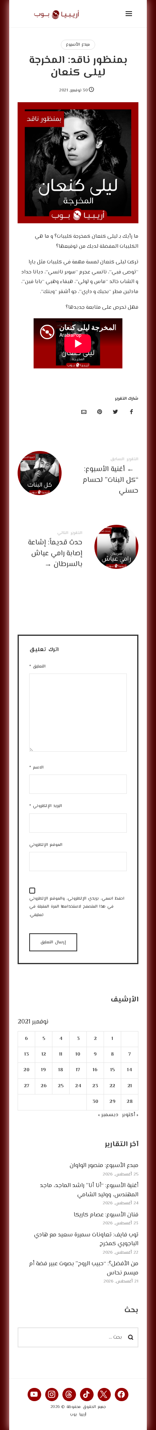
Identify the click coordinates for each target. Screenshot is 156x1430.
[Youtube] (34, 1395)
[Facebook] (121, 1395)
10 (78, 1054)
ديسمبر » (108, 1115)
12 (44, 1054)
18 (60, 1070)
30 (95, 1102)
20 (27, 1070)
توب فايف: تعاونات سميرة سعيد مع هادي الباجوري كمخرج (86, 1239)
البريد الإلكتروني (45, 806)
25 (61, 1086)
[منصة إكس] (115, 412)
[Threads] (69, 1395)
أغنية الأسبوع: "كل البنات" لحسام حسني (78, 477)
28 (130, 1102)
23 (95, 1086)
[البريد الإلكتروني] (84, 412)
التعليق (37, 666)
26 (44, 1086)
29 (113, 1102)
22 (112, 1086)
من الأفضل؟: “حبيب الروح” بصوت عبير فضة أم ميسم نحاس (83, 1268)
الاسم (36, 767)
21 (130, 1086)
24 (78, 1086)
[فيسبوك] (131, 412)
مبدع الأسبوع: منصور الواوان (104, 1165)
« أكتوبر (130, 1115)
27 (26, 1086)
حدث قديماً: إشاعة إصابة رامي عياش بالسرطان (78, 551)
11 (60, 1054)
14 (129, 1070)
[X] (104, 1395)
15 (112, 1070)
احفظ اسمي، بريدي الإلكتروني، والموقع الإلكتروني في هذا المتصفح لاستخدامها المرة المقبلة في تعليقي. (76, 907)
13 (26, 1054)
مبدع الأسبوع (78, 44)
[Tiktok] (87, 1395)
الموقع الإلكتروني (45, 844)
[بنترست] (99, 412)
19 (43, 1070)
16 (95, 1070)
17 (78, 1070)
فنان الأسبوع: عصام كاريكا (106, 1215)
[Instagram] (52, 1395)
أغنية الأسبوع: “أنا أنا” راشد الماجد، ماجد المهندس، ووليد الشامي (89, 1190)
